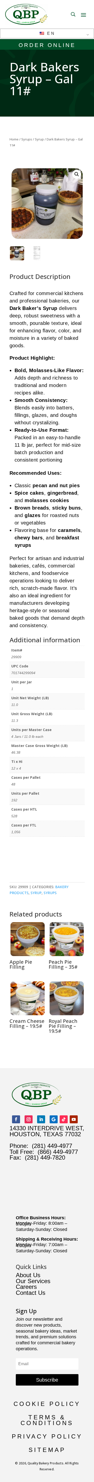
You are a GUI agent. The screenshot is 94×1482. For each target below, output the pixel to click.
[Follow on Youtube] (74, 1119)
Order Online (47, 45)
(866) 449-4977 (58, 1151)
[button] (76, 174)
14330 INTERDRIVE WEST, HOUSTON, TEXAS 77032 (47, 1131)
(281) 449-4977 (52, 1145)
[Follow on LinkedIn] (41, 1119)
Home (14, 139)
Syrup (39, 139)
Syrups (26, 139)
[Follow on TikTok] (64, 1119)
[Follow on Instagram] (29, 1119)
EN (50, 33)
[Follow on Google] (54, 1119)
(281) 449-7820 (43, 1157)
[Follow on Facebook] (16, 1119)
